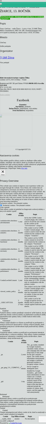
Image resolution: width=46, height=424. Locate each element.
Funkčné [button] (3, 309)
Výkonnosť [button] (4, 318)
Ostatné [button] (2, 408)
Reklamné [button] (3, 394)
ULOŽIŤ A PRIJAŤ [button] (7, 421)
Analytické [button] (3, 328)
